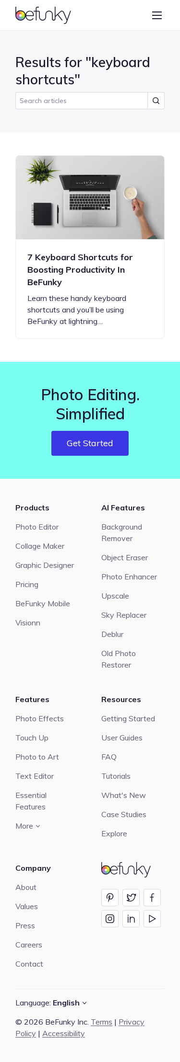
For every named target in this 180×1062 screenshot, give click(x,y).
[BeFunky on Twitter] (131, 897)
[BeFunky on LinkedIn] (131, 918)
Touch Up (31, 737)
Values (26, 906)
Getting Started (128, 718)
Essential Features (31, 800)
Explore (114, 833)
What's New (123, 795)
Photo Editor (37, 526)
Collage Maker (39, 546)
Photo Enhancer (129, 576)
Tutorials (116, 776)
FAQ (109, 757)
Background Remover (121, 532)
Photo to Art (37, 757)
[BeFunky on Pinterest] (110, 897)
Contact (29, 964)
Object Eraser (124, 557)
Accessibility (63, 1033)
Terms (101, 1022)
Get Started (90, 443)
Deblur (112, 634)
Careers (28, 944)
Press (25, 925)
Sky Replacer (123, 615)
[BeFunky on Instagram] (110, 918)
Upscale (115, 595)
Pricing (26, 584)
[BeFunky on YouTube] (152, 918)
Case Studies (123, 814)
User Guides (122, 737)
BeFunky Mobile (42, 603)
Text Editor (34, 776)
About (25, 887)
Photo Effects (39, 718)
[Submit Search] (156, 100)
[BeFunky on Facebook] (152, 897)
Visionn (27, 622)
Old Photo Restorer (118, 659)
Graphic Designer (44, 565)
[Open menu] (157, 15)
